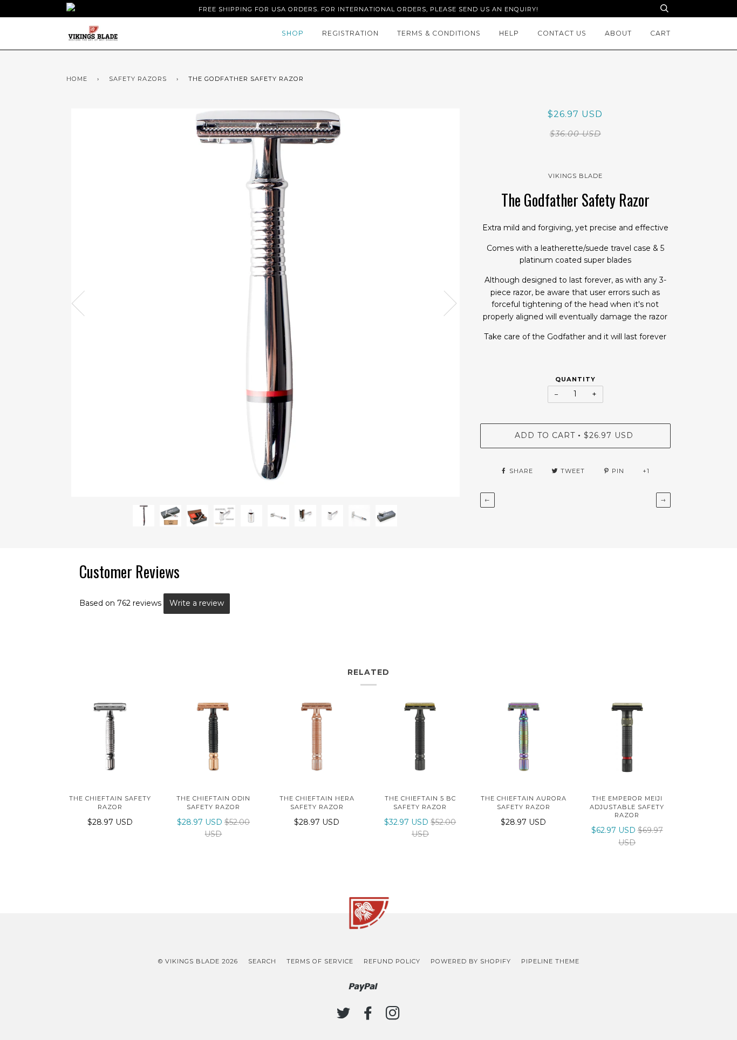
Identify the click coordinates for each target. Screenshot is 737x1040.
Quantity (575, 379)
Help (509, 33)
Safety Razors (138, 79)
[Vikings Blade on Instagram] (393, 1016)
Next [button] (463, 313)
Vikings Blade (575, 176)
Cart (660, 33)
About (618, 33)
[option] (265, 302)
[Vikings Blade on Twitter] (344, 1016)
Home (76, 79)
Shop (293, 33)
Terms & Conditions (439, 33)
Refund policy (392, 961)
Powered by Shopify (471, 961)
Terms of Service (319, 961)
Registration (350, 33)
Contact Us (561, 33)
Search (262, 961)
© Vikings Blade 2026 (198, 961)
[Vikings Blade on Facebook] (368, 1016)
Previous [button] (84, 303)
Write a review (196, 603)
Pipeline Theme (550, 961)
